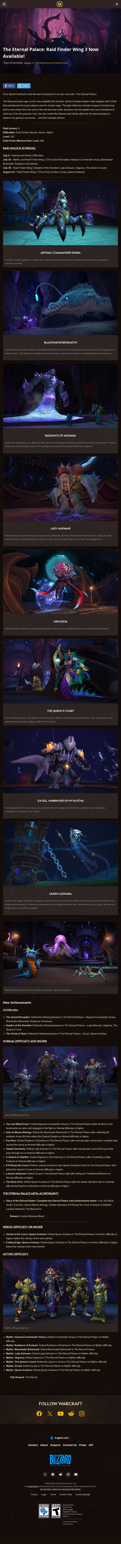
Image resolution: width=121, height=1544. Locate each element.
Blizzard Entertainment (56, 62)
